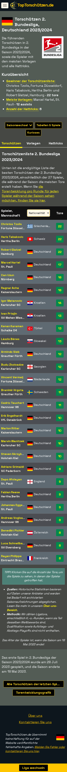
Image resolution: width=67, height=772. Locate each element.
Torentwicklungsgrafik (33, 692)
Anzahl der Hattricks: (22, 109)
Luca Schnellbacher (15, 543)
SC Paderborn (11, 471)
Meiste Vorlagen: (19, 99)
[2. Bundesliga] (53, 55)
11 (59, 392)
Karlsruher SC (11, 305)
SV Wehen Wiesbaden (16, 318)
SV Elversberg (11, 547)
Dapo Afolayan (11, 479)
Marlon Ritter (10, 428)
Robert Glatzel (11, 250)
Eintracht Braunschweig (18, 560)
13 (59, 316)
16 (59, 277)
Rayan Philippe (11, 556)
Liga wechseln (33, 768)
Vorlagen (33, 143)
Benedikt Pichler (12, 530)
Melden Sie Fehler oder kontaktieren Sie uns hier (35, 749)
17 (59, 265)
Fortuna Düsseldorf (15, 228)
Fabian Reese (10, 492)
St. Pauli (7, 267)
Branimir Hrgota (12, 390)
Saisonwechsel (18, 125)
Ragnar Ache (10, 288)
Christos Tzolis (11, 224)
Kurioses (33, 132)
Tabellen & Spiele (48, 125)
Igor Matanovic (11, 301)
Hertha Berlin (10, 241)
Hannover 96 (10, 407)
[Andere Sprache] (59, 736)
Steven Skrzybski (13, 454)
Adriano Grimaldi (12, 467)
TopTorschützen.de (35, 5)
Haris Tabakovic (12, 237)
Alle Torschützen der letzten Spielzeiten (35, 684)
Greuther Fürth (12, 356)
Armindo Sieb (10, 352)
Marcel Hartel (10, 262)
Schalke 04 (9, 330)
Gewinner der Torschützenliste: (30, 81)
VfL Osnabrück (11, 420)
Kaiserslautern (11, 292)
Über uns (35, 716)
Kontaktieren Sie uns (35, 722)
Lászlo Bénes (10, 339)
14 (60, 303)
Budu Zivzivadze (12, 365)
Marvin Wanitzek (12, 441)
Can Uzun (7, 275)
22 (60, 226)
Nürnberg (7, 279)
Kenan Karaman (12, 326)
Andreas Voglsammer (16, 518)
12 (59, 354)
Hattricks (56, 143)
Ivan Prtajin (9, 313)
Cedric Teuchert (12, 403)
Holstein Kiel (9, 458)
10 (60, 418)
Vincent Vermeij (12, 377)
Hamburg (7, 254)
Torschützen (11, 143)
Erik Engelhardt (12, 416)
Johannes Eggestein (15, 505)
